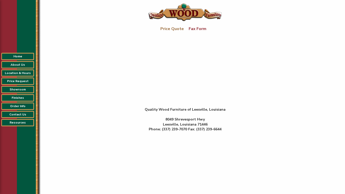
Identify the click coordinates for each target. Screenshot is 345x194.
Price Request (18, 81)
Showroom (18, 89)
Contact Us (17, 114)
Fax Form (197, 29)
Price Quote (172, 29)
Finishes (18, 98)
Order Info (18, 106)
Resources (18, 122)
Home (17, 56)
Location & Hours (18, 73)
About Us (18, 65)
